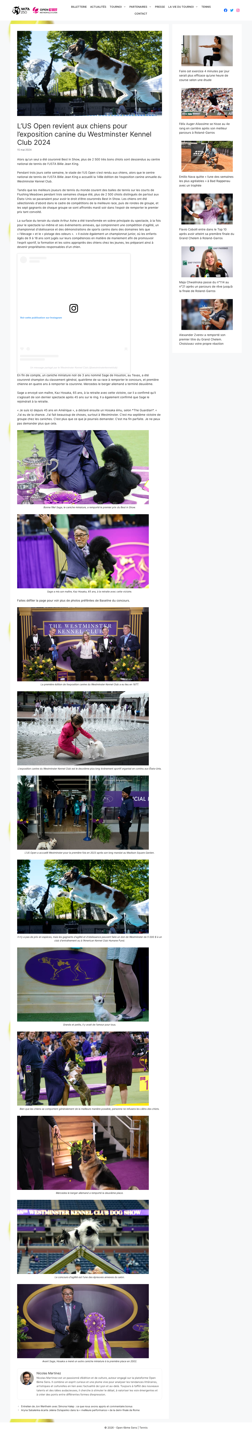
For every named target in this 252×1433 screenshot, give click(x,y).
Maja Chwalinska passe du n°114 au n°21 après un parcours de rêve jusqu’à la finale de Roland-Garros (206, 287)
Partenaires (138, 6)
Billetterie (79, 6)
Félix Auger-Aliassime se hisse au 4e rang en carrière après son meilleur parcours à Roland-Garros (204, 128)
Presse (160, 6)
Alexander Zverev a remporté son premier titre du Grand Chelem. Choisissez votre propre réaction (202, 339)
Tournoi (116, 6)
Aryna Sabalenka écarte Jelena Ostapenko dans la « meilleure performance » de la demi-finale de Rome (80, 1410)
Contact (141, 13)
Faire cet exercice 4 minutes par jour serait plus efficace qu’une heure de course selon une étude (204, 75)
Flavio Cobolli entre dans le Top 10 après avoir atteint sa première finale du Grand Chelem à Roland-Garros (206, 234)
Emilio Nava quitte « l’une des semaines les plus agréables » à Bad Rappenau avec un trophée (206, 181)
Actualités (98, 6)
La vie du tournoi (181, 6)
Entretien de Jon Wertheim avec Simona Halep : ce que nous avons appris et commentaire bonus (77, 1406)
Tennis (206, 6)
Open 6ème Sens (126, 1427)
